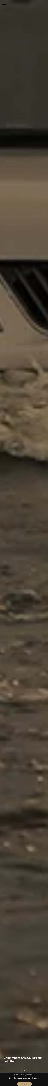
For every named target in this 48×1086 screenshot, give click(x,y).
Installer (24, 1084)
